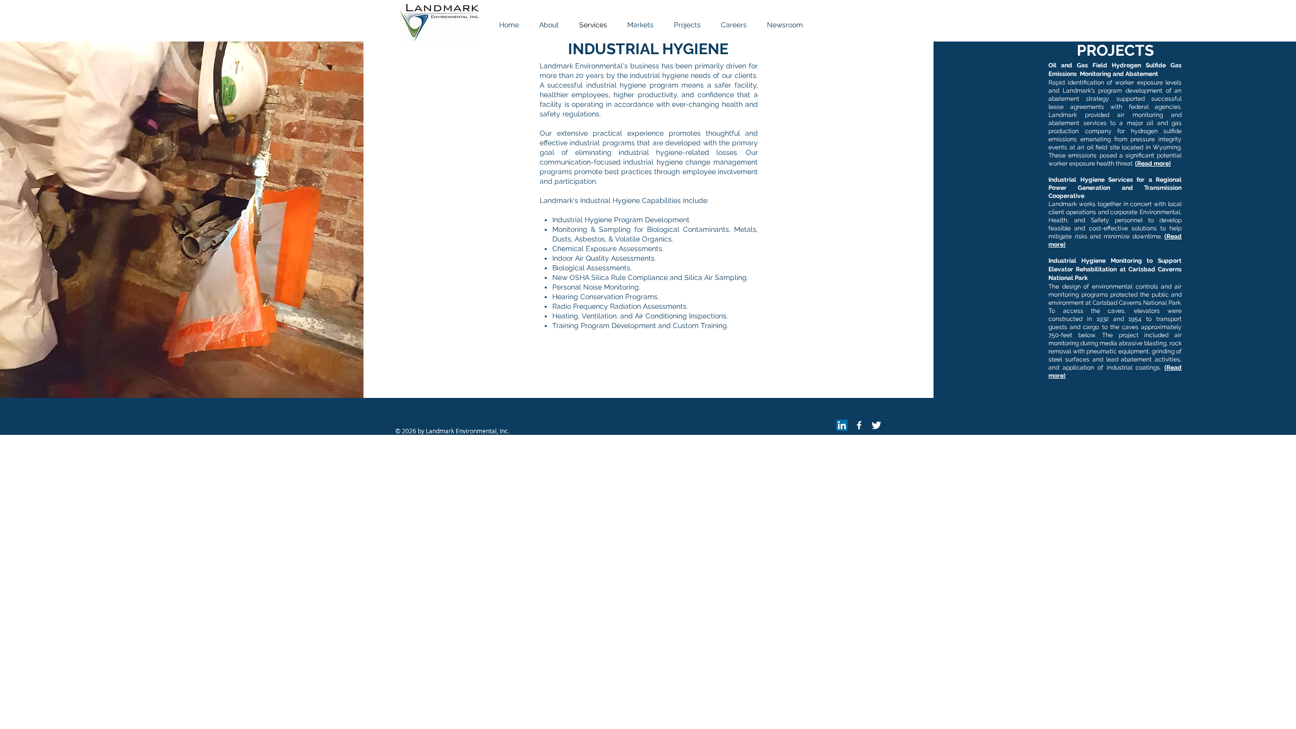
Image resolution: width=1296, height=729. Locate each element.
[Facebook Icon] (859, 425)
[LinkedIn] (841, 425)
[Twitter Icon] (876, 425)
